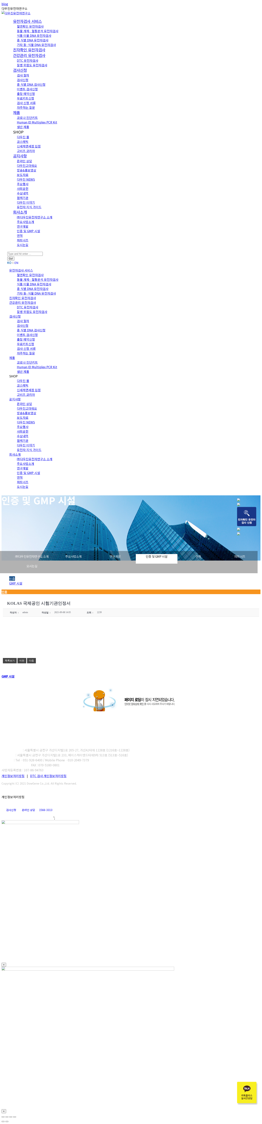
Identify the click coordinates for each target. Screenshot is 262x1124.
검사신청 (11, 810)
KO (9, 263)
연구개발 (115, 556)
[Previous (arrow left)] (3, 1121)
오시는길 (31, 566)
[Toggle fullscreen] (10, 1116)
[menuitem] (27, 21)
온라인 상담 (28, 810)
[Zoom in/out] (14, 1116)
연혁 (198, 556)
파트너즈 (239, 556)
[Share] (6, 1116)
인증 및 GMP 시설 (156, 556)
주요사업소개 (73, 556)
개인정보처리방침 (13, 775)
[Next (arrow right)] (6, 1121)
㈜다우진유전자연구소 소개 (32, 556)
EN (16, 263)
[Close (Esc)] (3, 1116)
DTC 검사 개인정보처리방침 (48, 775)
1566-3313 (45, 810)
